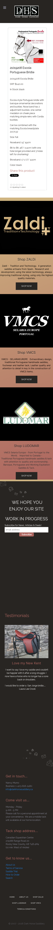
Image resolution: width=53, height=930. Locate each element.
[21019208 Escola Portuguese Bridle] (27, 46)
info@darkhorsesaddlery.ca (19, 789)
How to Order (12, 874)
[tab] (23, 758)
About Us (10, 865)
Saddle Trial (12, 871)
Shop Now (26, 286)
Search (9, 878)
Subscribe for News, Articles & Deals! (23, 525)
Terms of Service (14, 868)
